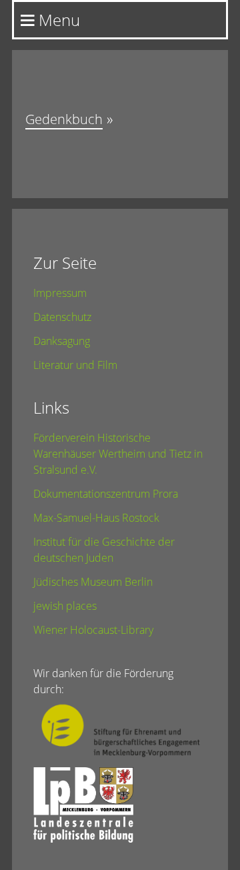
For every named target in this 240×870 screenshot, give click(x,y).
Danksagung (61, 341)
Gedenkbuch (64, 119)
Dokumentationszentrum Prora (105, 493)
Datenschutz (62, 317)
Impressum (60, 293)
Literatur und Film (75, 365)
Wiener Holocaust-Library (93, 629)
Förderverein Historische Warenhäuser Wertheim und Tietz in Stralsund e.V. (118, 453)
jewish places (65, 605)
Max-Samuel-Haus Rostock (96, 517)
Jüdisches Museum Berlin (93, 581)
